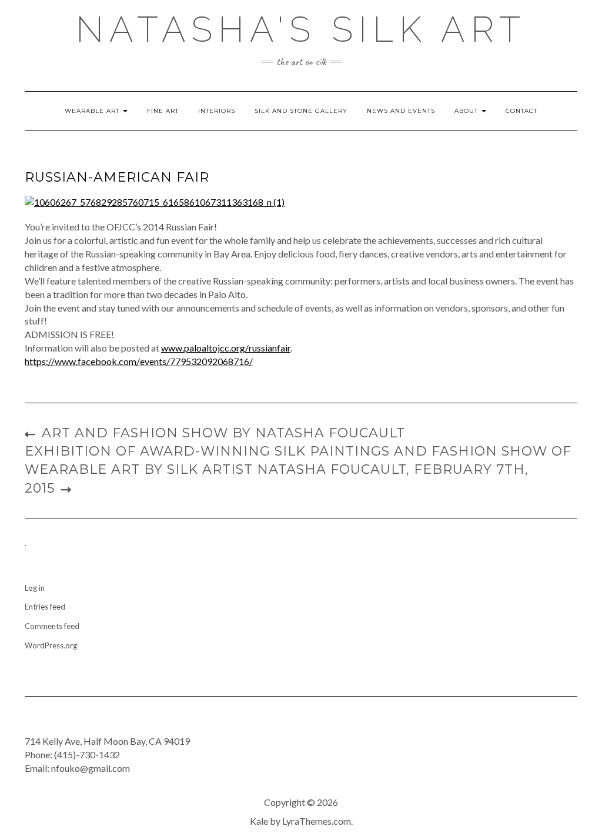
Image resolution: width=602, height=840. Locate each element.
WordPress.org (51, 645)
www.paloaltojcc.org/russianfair (225, 347)
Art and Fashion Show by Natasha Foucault (223, 433)
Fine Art (163, 111)
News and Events (401, 111)
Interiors (216, 111)
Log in (35, 588)
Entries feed (45, 606)
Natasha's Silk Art (301, 29)
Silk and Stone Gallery (301, 111)
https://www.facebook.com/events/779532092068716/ (139, 361)
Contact (521, 111)
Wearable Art (93, 111)
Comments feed (52, 626)
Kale (259, 820)
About (467, 111)
